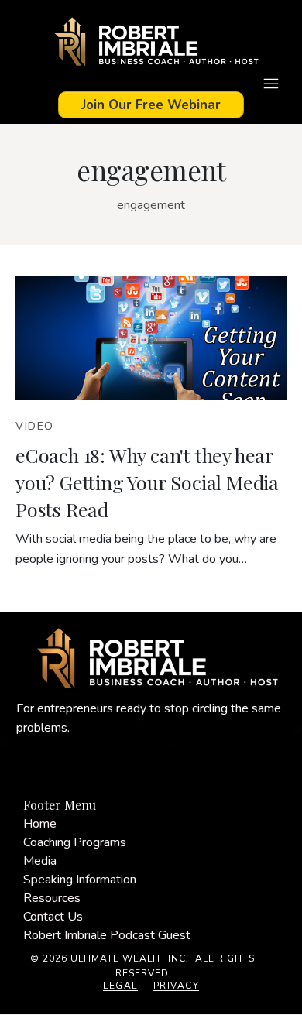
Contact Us (53, 916)
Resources (52, 898)
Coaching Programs (74, 842)
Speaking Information (79, 879)
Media (40, 860)
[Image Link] (151, 44)
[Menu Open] (151, 83)
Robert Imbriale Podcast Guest (106, 935)
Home (40, 823)
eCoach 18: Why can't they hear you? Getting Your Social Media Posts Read (147, 482)
